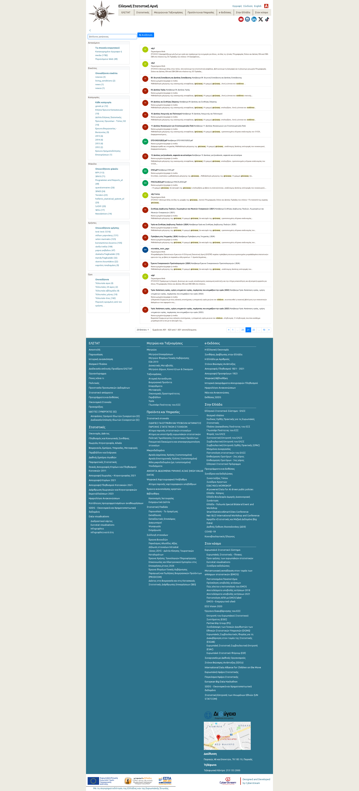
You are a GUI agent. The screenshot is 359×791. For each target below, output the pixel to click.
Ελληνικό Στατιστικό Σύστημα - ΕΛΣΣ (225, 411)
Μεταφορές (155, 390)
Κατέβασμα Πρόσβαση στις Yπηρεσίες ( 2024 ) (197, 236)
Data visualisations (99, 516)
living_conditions (105, 81)
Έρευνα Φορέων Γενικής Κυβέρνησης (168, 569)
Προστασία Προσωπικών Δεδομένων (109, 387)
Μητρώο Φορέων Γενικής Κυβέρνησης (169, 358)
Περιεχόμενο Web (106, 59)
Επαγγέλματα (155, 386)
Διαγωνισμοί (155, 522)
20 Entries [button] (142, 330)
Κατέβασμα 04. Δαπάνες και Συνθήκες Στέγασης (198, 102)
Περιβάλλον (155, 397)
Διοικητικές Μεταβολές (161, 365)
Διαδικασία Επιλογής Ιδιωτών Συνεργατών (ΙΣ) (115, 420)
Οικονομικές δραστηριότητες (164, 393)
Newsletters (103, 214)
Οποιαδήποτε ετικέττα (106, 73)
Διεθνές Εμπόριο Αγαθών (102, 457)
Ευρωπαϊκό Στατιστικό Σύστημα (222, 550)
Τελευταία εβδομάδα (107, 291)
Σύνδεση (248, 6)
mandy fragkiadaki (106, 258)
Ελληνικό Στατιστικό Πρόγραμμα (224, 464)
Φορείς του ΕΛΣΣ (216, 434)
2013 (99, 143)
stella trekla (104, 246)
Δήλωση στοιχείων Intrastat (164, 547)
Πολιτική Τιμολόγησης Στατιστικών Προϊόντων (173, 438)
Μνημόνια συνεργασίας (219, 449)
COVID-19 (210, 531)
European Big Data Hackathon (221, 681)
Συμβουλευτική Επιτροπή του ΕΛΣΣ (225, 441)
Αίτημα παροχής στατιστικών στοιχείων (170, 430)
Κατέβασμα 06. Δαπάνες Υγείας (178, 90)
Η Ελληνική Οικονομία (217, 349)
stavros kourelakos (106, 261)
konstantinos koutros (108, 243)
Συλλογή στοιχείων (157, 535)
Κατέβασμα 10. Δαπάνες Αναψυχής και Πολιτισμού (202, 114)
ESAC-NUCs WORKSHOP (219, 485)
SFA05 (100, 191)
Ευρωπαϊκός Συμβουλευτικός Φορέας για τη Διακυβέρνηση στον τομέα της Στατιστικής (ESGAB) (230, 638)
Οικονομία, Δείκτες (99, 433)
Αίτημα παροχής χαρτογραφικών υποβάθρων (172, 484)
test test (103, 232)
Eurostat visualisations (102, 525)
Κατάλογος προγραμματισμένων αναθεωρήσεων (116, 503)
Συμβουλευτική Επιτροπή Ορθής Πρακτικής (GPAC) (233, 445)
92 (264, 330)
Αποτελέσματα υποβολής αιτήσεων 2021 (228, 594)
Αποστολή (94, 349)
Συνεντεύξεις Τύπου (217, 478)
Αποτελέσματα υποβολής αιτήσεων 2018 (228, 590)
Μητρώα (152, 349)
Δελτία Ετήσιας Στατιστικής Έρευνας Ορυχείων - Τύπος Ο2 (110, 121)
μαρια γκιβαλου (105, 250)
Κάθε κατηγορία (103, 102)
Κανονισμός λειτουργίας (161, 498)
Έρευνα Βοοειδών (158, 539)
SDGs (100, 210)
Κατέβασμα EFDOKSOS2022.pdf (180, 140)
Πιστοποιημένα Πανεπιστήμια (222, 579)
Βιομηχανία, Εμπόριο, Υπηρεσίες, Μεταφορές (113, 448)
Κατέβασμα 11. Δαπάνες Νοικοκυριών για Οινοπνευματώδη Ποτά (220, 126)
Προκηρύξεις (96, 406)
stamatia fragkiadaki (107, 254)
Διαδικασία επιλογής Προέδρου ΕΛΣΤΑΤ (111, 368)
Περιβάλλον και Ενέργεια (102, 452)
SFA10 (100, 176)
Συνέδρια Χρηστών (217, 482)
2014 (99, 140)
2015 (99, 136)
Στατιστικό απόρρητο (101, 392)
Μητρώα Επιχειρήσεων (161, 354)
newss (100, 88)
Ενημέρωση (155, 530)
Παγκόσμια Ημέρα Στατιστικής (221, 677)
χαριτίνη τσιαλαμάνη (107, 265)
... (237, 330)
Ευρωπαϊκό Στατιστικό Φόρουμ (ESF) (226, 653)
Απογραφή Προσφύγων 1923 (221, 373)
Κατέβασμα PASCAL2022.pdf (175, 182)
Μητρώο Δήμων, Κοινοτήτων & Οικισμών (171, 369)
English (257, 6)
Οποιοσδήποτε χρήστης (107, 228)
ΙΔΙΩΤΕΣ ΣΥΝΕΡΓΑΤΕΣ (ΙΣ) (103, 411)
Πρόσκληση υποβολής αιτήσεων (224, 583)
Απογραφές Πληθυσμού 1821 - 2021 (224, 368)
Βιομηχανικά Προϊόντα (160, 382)
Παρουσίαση (96, 354)
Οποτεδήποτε (102, 279)
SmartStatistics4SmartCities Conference (227, 512)
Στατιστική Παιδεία (157, 507)
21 (248, 330)
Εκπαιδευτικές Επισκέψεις (162, 519)
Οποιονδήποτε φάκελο (106, 169)
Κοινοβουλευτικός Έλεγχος (220, 536)
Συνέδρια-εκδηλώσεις (218, 566)
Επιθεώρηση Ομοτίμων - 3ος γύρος (225, 460)
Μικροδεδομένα (156, 450)
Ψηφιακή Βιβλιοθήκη (216, 378)
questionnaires (105, 187)
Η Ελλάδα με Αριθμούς (217, 359)
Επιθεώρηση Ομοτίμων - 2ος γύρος (225, 456)
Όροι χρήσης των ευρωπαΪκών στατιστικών (230, 558)
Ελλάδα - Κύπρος (215, 493)
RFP (99, 173)
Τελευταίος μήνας (106, 294)
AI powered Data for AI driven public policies (230, 489)
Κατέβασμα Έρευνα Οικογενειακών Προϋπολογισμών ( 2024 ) (215, 263)
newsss (100, 77)
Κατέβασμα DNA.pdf (166, 170)
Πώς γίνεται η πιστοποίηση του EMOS (227, 586)
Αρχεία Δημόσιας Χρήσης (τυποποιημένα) (170, 455)
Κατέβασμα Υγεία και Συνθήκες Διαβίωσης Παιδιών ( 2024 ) (212, 224)
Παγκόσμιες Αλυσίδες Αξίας (163, 543)
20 (243, 330)
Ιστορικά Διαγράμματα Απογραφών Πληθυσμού (231, 383)
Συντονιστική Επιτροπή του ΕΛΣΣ (224, 438)
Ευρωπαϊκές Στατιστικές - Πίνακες (224, 554)
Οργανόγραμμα (97, 373)
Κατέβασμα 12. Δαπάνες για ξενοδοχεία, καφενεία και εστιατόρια (217, 155)
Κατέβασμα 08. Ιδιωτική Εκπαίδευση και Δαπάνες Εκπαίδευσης (217, 78)
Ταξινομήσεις (154, 374)
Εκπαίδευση (155, 515)
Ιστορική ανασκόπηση (101, 359)
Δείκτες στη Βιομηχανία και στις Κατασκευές (172, 581)
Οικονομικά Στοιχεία (100, 402)
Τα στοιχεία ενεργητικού (107, 48)
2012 (99, 147)
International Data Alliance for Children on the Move (233, 667)
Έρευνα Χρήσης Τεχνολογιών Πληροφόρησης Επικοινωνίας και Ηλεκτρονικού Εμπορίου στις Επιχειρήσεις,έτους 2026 (173, 562)
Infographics (97, 528)
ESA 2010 (153, 362)
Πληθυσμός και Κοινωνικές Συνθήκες (109, 438)
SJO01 (100, 206)
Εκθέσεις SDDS (213, 397)
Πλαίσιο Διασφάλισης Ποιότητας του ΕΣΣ (228, 426)
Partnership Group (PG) (219, 623)
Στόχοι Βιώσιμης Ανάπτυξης (220, 364)
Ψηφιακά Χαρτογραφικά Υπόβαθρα (167, 479)
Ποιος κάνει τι (96, 378)
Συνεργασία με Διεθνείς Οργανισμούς (225, 657)
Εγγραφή (237, 6)
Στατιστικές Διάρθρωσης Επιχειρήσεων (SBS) (172, 584)
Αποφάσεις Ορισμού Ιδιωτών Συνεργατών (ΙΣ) (115, 416)
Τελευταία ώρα (104, 283)
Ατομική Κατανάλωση (160, 378)
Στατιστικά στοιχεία (158, 418)
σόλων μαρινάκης (106, 235)
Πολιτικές (94, 383)
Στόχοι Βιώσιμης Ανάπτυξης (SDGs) (224, 662)
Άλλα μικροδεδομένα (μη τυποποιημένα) (170, 462)
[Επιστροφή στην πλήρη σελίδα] (90, 30)
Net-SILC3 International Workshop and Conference (233, 515)
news (99, 84)
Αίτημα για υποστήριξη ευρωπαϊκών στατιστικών (175, 434)
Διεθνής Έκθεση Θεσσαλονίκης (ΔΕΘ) (226, 527)
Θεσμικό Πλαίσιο (98, 364)
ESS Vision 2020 (213, 606)
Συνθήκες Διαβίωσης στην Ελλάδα (223, 354)
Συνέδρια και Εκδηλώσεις (219, 473)
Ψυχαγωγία (155, 526)
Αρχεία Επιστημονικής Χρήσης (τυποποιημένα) (173, 458)
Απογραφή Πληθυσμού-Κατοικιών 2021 (111, 485)
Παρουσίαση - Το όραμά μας (163, 511)
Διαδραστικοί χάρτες (102, 521)
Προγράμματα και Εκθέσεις (104, 397)
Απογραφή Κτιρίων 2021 (102, 480)
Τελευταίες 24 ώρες (106, 287)
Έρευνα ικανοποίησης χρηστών (164, 489)
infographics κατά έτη (102, 532)
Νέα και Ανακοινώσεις (217, 392)
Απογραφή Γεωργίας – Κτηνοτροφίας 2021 (112, 475)
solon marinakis (105, 239)
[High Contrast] (266, 6)
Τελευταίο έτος (105, 298)
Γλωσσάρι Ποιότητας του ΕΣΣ (165, 405)
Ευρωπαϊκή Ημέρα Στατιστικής (221, 672)
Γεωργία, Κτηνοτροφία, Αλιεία (105, 443)
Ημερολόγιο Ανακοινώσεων (104, 498)
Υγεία (151, 401)
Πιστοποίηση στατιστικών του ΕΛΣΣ (226, 453)
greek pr (101, 106)
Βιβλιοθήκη (153, 493)
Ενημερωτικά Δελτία (159, 502)
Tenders (101, 195)
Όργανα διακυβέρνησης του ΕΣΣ (223, 611)
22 (254, 330)
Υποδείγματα (155, 466)
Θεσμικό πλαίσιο (215, 415)
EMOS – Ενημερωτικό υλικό (221, 601)
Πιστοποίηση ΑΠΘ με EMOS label (224, 598)
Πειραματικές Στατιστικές (103, 462)
